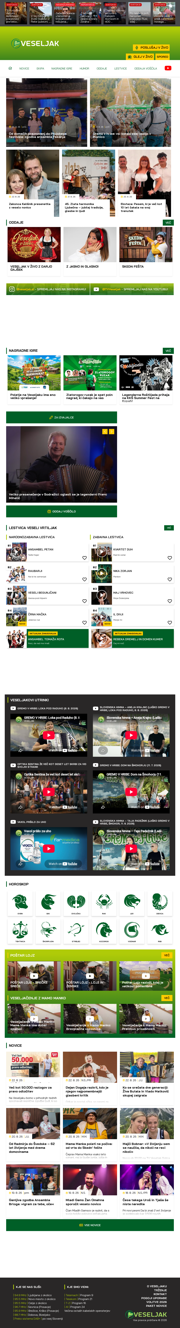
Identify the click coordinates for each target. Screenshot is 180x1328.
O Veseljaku (157, 1286)
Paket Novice (156, 1306)
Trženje (160, 1290)
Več (168, 222)
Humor (84, 68)
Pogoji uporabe (154, 1298)
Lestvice (120, 68)
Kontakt (160, 1294)
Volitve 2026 (156, 1302)
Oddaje (102, 68)
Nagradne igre (62, 68)
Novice (24, 68)
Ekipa (40, 68)
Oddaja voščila (145, 68)
